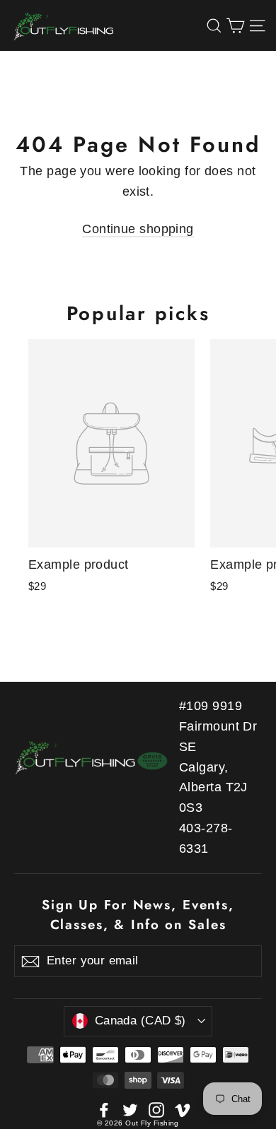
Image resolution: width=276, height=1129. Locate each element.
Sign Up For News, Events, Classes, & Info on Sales (138, 914)
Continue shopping (138, 229)
